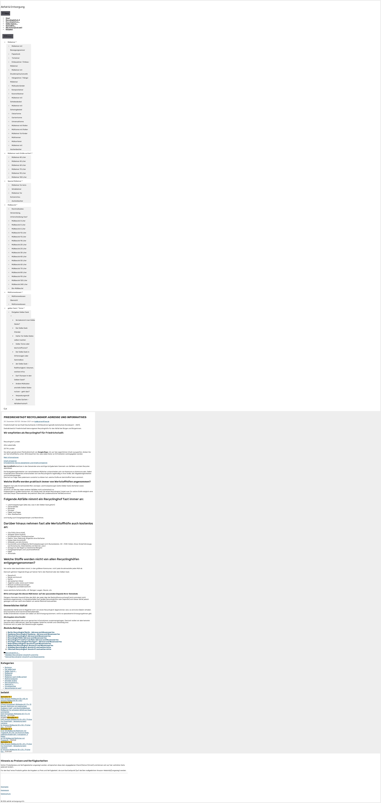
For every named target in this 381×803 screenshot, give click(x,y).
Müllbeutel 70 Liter (19, 268)
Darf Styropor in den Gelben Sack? (23, 378)
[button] (5, 409)
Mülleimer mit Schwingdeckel (16, 108)
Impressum (5, 790)
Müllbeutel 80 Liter (19, 272)
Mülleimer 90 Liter (19, 173)
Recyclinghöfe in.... (12, 653)
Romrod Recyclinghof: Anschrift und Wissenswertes (29, 644)
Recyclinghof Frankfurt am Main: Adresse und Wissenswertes (33, 640)
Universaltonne (18, 122)
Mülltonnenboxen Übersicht (17, 298)
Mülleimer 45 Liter (19, 161)
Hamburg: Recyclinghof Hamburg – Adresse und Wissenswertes (34, 634)
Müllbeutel (9, 673)
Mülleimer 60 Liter (19, 165)
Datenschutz (6, 794)
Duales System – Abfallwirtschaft (21, 401)
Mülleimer (11, 42)
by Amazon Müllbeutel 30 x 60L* (14, 700)
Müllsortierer (17, 141)
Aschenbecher (17, 201)
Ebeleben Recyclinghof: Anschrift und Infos (21, 655)
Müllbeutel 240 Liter (19, 284)
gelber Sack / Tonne (15, 308)
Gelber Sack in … (12, 24)
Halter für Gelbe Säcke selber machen (23, 338)
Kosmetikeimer (18, 94)
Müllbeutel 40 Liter (19, 257)
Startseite (4, 787)
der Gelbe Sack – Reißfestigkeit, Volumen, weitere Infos (24, 368)
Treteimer (16, 58)
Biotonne (8, 667)
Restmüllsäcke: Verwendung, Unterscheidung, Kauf (18, 213)
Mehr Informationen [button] (11, 457)
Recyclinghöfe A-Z (13, 20)
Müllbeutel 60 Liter (19, 264)
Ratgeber (9, 29)
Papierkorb (16, 54)
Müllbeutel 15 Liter (19, 237)
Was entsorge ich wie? (14, 27)
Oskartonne (16, 114)
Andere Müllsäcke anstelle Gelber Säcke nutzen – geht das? (22, 388)
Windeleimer (16, 189)
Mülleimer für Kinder (19, 133)
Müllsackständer (18, 86)
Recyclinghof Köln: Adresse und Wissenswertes (27, 638)
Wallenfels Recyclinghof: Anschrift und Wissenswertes (30, 645)
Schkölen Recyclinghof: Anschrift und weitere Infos (29, 647)
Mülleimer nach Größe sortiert (16, 677)
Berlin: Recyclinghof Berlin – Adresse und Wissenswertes (31, 632)
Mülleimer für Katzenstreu (16, 195)
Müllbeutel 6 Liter (18, 229)
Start (8, 18)
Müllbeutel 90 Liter (19, 276)
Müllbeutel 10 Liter (19, 233)
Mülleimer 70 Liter (19, 169)
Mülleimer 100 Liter (19, 177)
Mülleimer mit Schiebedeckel (16, 100)
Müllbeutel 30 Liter (19, 253)
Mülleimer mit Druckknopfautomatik (19, 72)
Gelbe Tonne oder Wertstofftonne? (21, 346)
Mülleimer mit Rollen (20, 125)
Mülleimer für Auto (19, 185)
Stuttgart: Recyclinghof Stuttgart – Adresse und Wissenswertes (35, 642)
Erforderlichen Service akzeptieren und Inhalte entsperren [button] (25, 463)
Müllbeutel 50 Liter (19, 261)
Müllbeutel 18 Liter (19, 241)
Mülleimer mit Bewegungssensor (17, 48)
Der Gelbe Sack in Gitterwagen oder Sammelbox (21, 356)
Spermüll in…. (10, 26)
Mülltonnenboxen (14, 292)
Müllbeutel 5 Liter (18, 225)
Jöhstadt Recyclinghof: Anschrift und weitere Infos (29, 649)
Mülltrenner (16, 137)
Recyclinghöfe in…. (13, 22)
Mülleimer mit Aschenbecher (16, 147)
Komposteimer (17, 90)
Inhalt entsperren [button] (10, 461)
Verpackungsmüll (22, 396)
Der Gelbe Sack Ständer (20, 330)
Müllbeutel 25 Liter (19, 249)
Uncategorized (10, 686)
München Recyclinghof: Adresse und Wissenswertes (29, 636)
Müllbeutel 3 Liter (18, 221)
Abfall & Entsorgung (13, 6)
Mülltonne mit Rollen (20, 129)
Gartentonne (17, 118)
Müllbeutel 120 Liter (19, 280)
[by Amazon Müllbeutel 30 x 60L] (13, 699)
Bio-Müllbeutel (17, 288)
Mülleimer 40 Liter (19, 157)
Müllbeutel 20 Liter (19, 245)
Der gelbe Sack (10, 669)
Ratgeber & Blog (11, 681)
